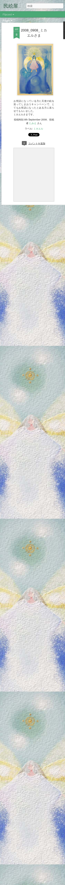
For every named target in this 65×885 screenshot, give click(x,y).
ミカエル (38, 128)
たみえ (32, 123)
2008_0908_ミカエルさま (34, 32)
